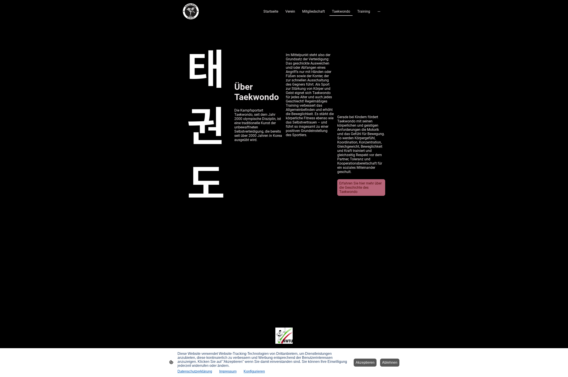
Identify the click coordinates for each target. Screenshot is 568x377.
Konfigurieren (254, 371)
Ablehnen (389, 362)
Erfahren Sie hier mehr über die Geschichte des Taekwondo (360, 187)
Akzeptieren (365, 362)
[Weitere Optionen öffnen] (379, 11)
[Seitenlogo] (191, 11)
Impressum (228, 371)
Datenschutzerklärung (195, 371)
